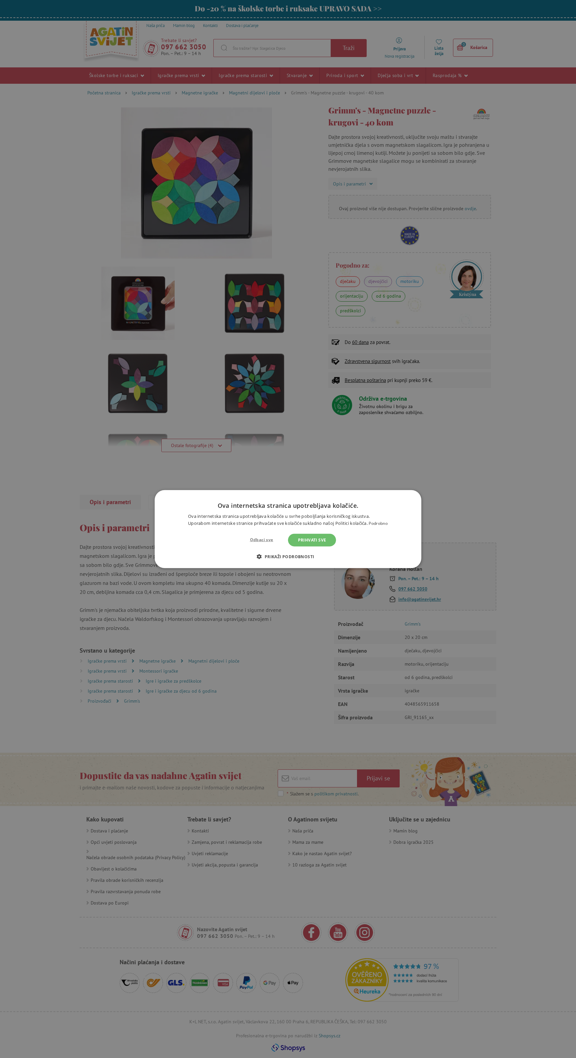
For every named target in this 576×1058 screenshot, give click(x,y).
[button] (288, 556)
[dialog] (288, 529)
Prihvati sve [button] (312, 540)
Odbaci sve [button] (261, 539)
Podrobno (378, 523)
